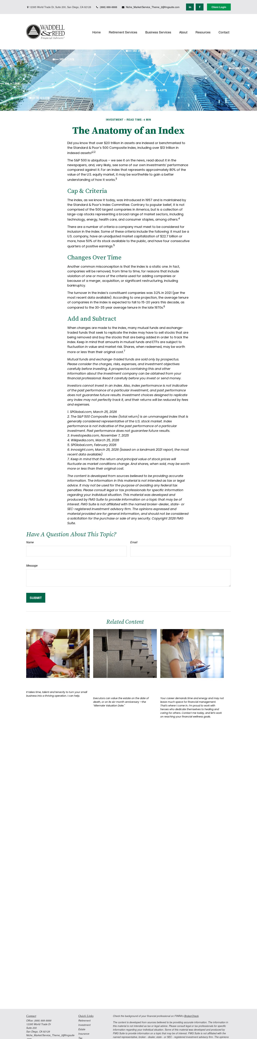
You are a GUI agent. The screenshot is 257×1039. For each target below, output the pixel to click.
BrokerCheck (191, 1016)
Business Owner (43, 683)
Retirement (84, 1020)
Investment (84, 1025)
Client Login (219, 7)
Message (32, 565)
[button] (96, 32)
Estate (81, 1029)
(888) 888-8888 (108, 7)
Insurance (83, 1033)
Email (133, 542)
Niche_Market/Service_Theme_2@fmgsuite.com (153, 7)
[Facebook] (200, 7)
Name (30, 542)
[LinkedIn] (190, 7)
